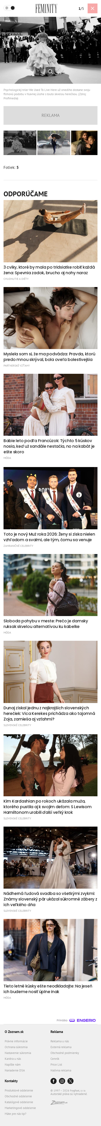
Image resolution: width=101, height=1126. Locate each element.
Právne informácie (16, 1041)
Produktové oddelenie (19, 1090)
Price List (56, 1065)
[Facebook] (53, 1081)
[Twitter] (70, 1081)
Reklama (56, 1031)
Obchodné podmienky (64, 1053)
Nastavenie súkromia (18, 1053)
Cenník (54, 1059)
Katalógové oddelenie (19, 1102)
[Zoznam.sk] (58, 1103)
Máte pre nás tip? (15, 1114)
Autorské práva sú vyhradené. (69, 1094)
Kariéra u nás (13, 1059)
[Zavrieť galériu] (92, 8)
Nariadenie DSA (15, 1070)
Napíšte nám (13, 1065)
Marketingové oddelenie (20, 1108)
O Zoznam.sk (14, 1031)
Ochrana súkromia (16, 1047)
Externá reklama (60, 1047)
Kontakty (11, 1081)
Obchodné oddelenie (18, 1096)
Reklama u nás (59, 1041)
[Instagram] (62, 1081)
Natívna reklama (60, 1070)
